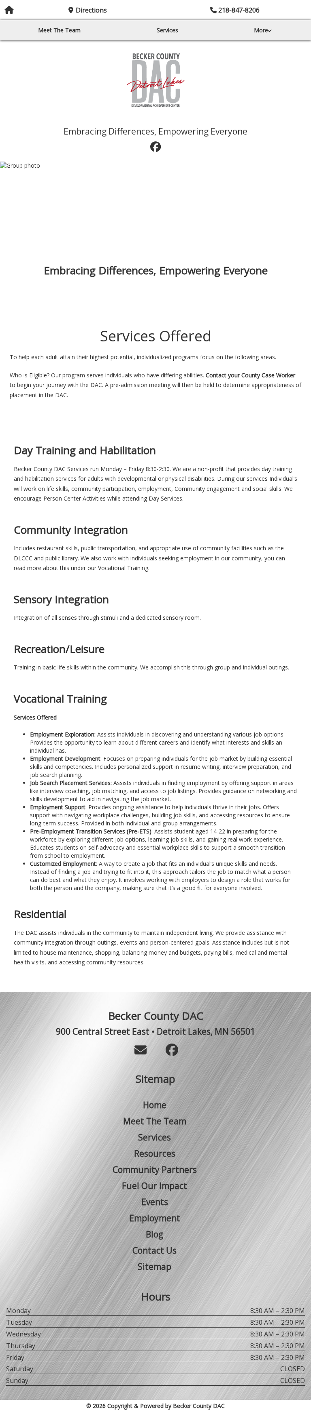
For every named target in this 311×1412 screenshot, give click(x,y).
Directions (91, 10)
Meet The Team (59, 30)
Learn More (155, 291)
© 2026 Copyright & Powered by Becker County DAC (155, 1406)
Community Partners (155, 1169)
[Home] (155, 80)
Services (167, 30)
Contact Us (154, 1250)
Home (154, 1105)
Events (154, 1202)
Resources (154, 1153)
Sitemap (154, 1266)
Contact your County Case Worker (250, 375)
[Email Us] (140, 1049)
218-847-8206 (239, 10)
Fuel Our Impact (155, 118)
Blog (154, 1234)
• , (155, 1031)
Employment (154, 1218)
